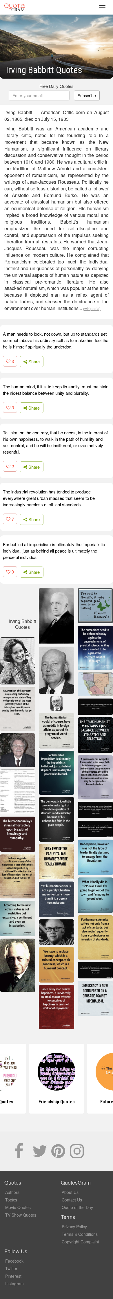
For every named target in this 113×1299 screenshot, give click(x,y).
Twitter (11, 1268)
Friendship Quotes (57, 1102)
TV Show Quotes (20, 1215)
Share (33, 361)
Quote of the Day (77, 1207)
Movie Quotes (18, 1207)
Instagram (14, 1283)
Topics (11, 1200)
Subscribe (87, 95)
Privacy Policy (74, 1226)
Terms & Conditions (80, 1234)
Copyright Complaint (80, 1242)
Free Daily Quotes (56, 86)
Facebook (14, 1261)
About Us (70, 1192)
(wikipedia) (92, 308)
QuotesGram (14, 7)
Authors (12, 1192)
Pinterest (13, 1276)
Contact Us (72, 1200)
